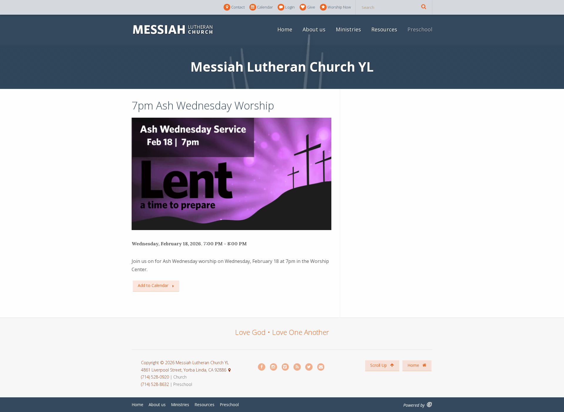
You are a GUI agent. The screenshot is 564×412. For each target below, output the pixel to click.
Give (311, 7)
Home (284, 29)
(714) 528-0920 (155, 377)
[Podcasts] (297, 367)
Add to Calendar (153, 285)
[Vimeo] (285, 367)
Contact (238, 7)
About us (314, 29)
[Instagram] (274, 367)
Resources (384, 29)
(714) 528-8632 (155, 384)
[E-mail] (321, 367)
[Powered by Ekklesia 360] (429, 404)
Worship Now (339, 7)
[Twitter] (309, 367)
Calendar (265, 7)
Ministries (348, 29)
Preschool (419, 29)
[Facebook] (262, 367)
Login (290, 7)
